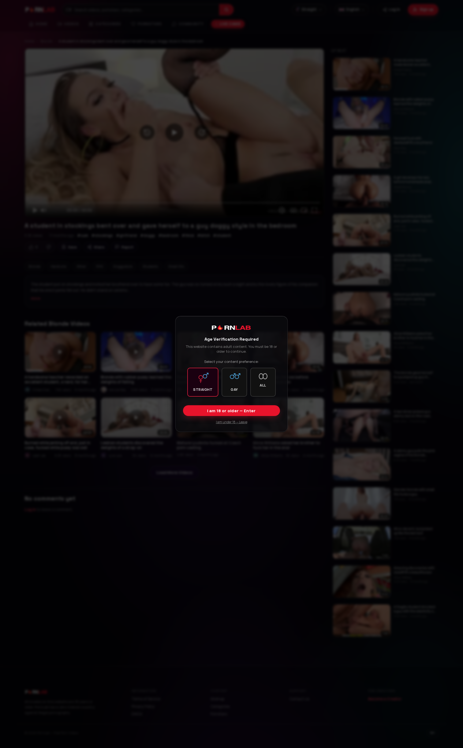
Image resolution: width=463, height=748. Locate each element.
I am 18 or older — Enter (231, 411)
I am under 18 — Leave (231, 422)
